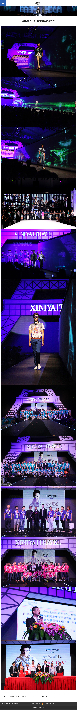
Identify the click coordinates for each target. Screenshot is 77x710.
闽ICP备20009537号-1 (38, 707)
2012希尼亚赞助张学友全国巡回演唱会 (17, 696)
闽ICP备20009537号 (36, 703)
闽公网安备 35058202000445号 (51, 703)
